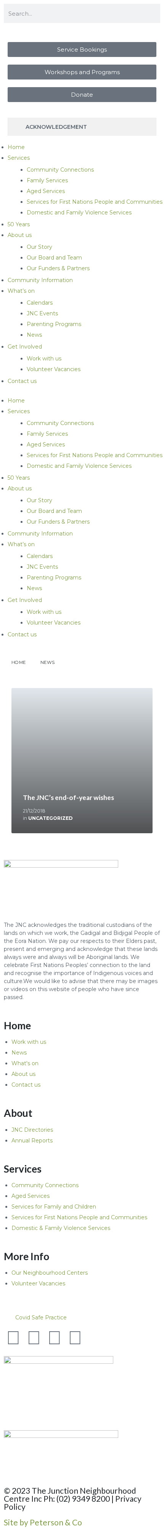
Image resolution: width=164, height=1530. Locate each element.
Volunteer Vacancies (53, 369)
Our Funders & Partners (58, 268)
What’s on (21, 290)
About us (20, 235)
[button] (82, 1317)
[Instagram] (75, 1337)
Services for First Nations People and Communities (94, 201)
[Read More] (82, 760)
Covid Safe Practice (41, 1317)
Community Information (40, 280)
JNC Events (42, 313)
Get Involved (25, 346)
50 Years (19, 224)
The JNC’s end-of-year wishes (68, 797)
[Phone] (95, 1337)
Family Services (47, 180)
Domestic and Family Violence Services (79, 212)
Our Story (39, 246)
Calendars (40, 302)
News (34, 334)
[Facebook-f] (33, 1337)
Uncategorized (50, 818)
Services (19, 157)
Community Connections (60, 169)
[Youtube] (54, 1337)
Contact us (22, 381)
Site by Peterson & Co (43, 1522)
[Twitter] (13, 1337)
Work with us (44, 358)
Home (16, 147)
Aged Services (46, 191)
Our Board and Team (54, 257)
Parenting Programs (54, 324)
